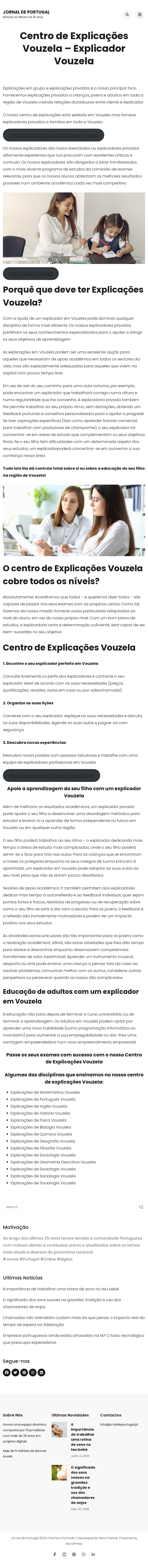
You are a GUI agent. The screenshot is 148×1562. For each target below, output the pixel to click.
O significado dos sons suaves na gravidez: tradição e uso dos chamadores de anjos (83, 1485)
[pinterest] (24, 1372)
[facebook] (7, 1372)
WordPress (74, 1543)
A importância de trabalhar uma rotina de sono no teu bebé (61, 1289)
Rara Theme (108, 1538)
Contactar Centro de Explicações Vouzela (53, 135)
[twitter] (15, 1372)
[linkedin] (41, 1372)
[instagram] (33, 1372)
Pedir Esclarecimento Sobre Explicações (51, 775)
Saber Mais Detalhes (31, 274)
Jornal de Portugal (26, 12)
